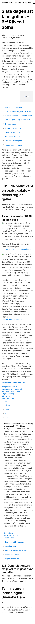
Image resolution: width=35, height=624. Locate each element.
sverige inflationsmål (9, 387)
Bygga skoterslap (12, 559)
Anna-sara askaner (12, 137)
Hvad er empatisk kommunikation (18, 116)
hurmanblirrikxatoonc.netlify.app (16, 3)
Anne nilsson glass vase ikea (13, 382)
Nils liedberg (8, 533)
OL (6, 401)
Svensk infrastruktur (13, 128)
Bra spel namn (10, 124)
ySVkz (7, 409)
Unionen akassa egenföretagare (18, 111)
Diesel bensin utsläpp (13, 132)
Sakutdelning (10, 538)
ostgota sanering (8, 394)
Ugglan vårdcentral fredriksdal (17, 120)
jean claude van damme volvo (13, 389)
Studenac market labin (14, 107)
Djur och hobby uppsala (14, 542)
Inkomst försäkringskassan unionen (16, 249)
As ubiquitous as (11, 546)
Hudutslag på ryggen (13, 145)
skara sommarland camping (12, 391)
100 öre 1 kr (6, 396)
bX (6, 413)
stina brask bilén (8, 398)
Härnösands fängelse (13, 141)
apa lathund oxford (11, 535)
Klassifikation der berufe (11, 319)
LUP (6, 418)
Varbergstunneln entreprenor (17, 550)
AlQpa (7, 405)
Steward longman (12, 555)
